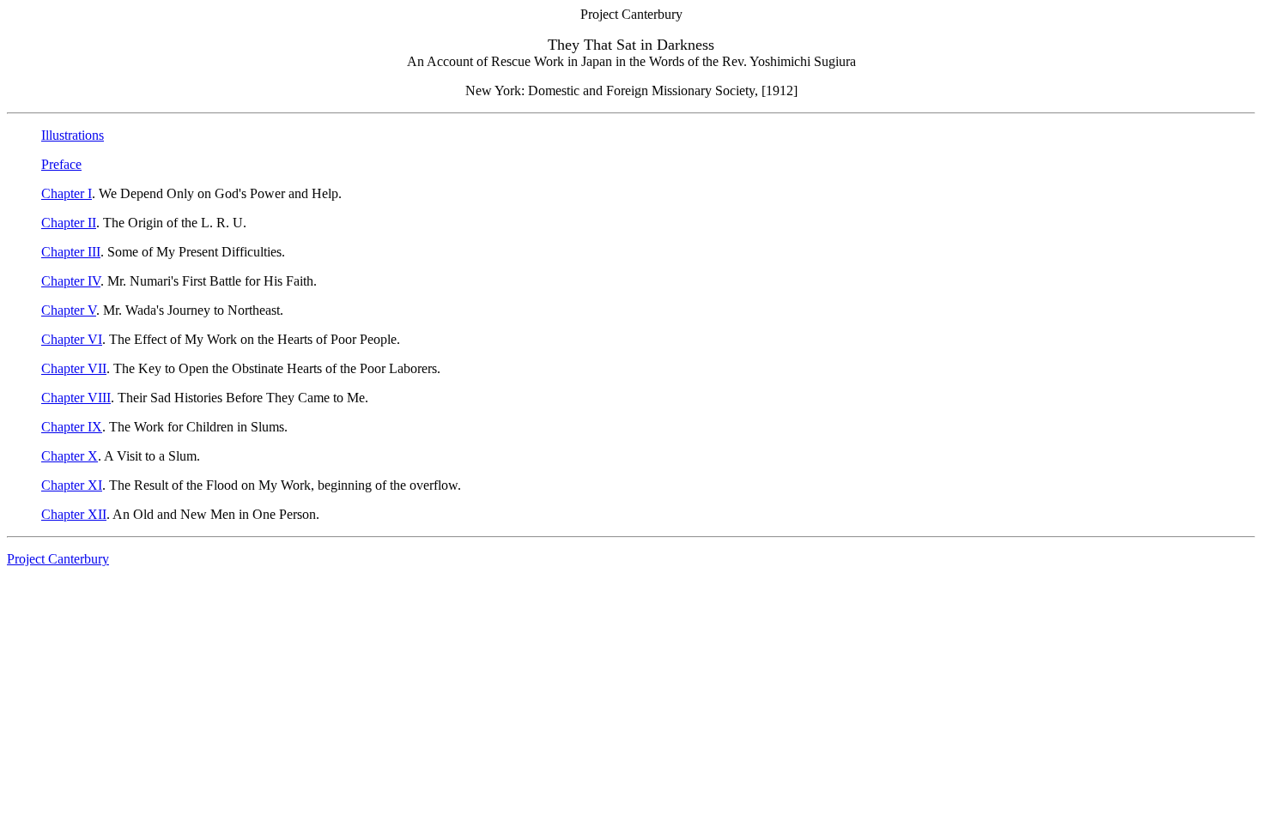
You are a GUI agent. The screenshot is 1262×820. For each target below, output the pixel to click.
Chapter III (70, 251)
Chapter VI (71, 339)
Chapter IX (71, 426)
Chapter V (68, 310)
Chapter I (66, 193)
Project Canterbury (58, 559)
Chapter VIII (76, 397)
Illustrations (72, 135)
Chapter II (68, 222)
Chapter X (69, 456)
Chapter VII (73, 368)
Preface (61, 164)
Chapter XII (73, 514)
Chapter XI (71, 485)
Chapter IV (70, 281)
